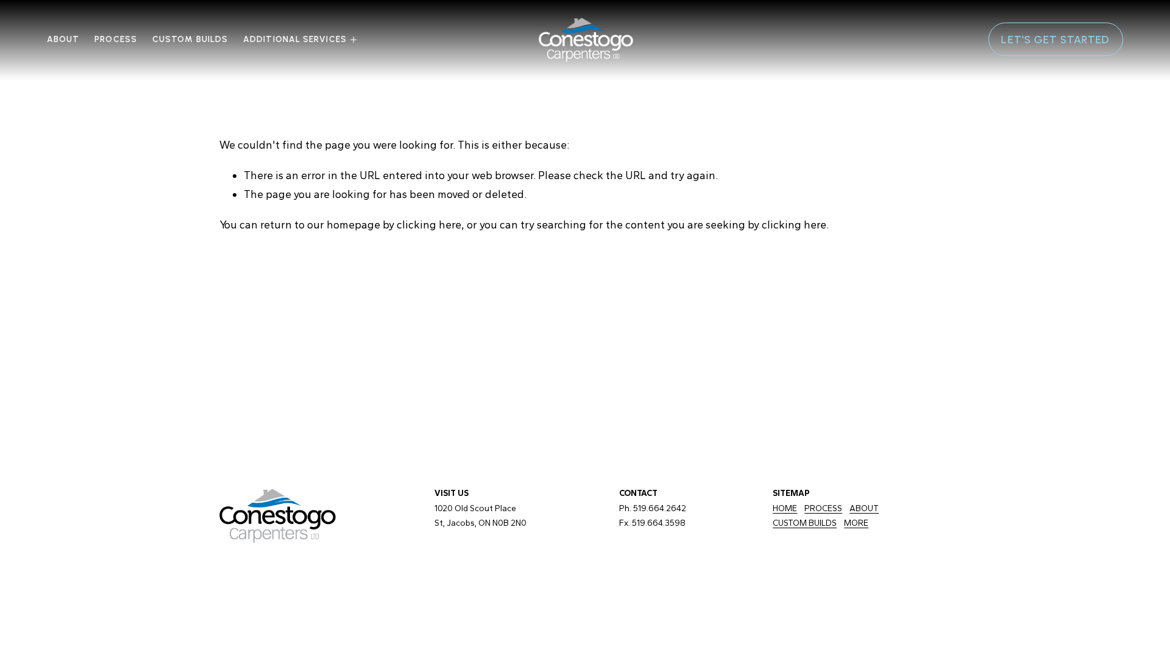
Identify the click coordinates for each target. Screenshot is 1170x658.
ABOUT (864, 508)
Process (115, 39)
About (63, 39)
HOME (785, 508)
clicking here (429, 224)
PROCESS (823, 508)
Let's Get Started (1055, 39)
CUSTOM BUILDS (190, 39)
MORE (856, 523)
